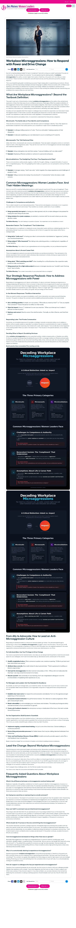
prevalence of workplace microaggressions (45, 286)
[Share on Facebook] (12, 69)
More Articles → (32, 10)
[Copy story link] (24, 69)
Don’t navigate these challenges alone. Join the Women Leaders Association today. (29, 767)
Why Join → (44, 10)
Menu (72, 1)
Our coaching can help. (33, 346)
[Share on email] (21, 69)
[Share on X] (15, 69)
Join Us (69, 5)
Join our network (25, 741)
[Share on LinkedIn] (18, 69)
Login (67, 1)
